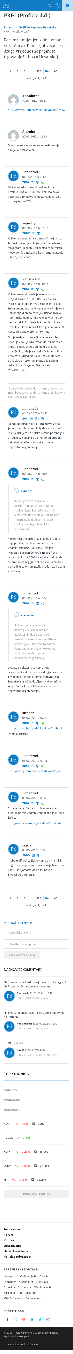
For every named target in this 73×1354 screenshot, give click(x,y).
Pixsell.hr (9, 1287)
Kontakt (10, 1240)
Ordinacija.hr (28, 1276)
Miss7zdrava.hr (13, 1298)
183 (39, 71)
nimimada (30, 408)
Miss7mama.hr (43, 1287)
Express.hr (24, 1287)
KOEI (7, 1124)
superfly (29, 223)
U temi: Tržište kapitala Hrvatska (37, 1055)
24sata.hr (42, 1282)
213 (28, 77)
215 (44, 77)
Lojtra (27, 845)
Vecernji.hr (11, 1276)
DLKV (7, 1165)
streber (28, 713)
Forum (8, 27)
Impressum (12, 1229)
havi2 (20, 1049)
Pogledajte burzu (36, 1193)
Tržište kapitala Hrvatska (37, 27)
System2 (22, 993)
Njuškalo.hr (26, 1282)
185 (55, 71)
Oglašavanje (12, 1246)
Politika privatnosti (18, 1256)
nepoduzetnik (26, 1023)
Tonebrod (30, 172)
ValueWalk (31, 279)
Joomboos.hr (34, 1298)
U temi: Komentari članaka (33, 998)
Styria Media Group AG (16, 1336)
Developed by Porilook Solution (21, 1344)
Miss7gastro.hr (13, 1293)
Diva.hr (44, 1276)
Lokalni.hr (10, 1282)
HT (6, 1179)
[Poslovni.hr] (6, 5)
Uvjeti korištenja (16, 1251)
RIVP (7, 1151)
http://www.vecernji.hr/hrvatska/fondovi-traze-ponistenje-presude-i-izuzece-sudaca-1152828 (36, 823)
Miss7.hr (31, 1293)
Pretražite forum (22, 955)
